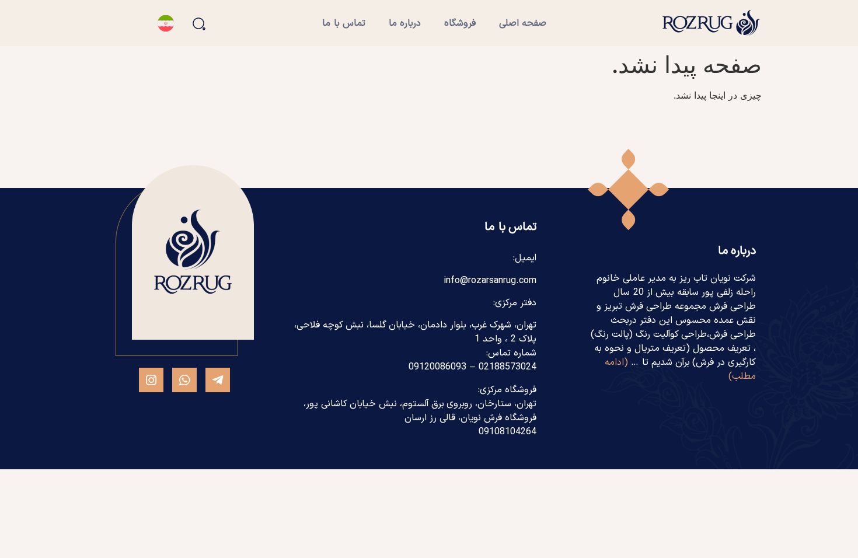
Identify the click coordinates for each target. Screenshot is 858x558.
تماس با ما (343, 23)
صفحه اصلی (522, 23)
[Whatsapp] (184, 380)
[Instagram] (151, 380)
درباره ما (405, 23)
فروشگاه (460, 23)
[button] (199, 24)
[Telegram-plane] (217, 380)
